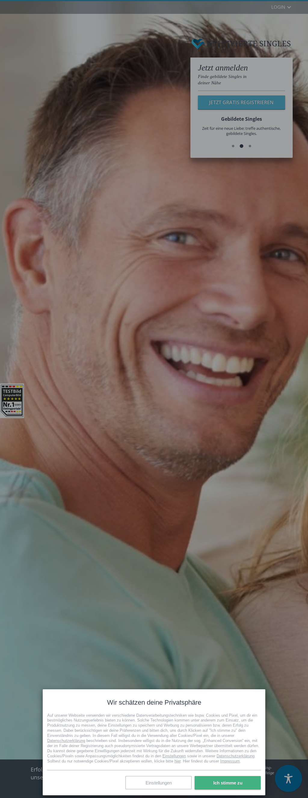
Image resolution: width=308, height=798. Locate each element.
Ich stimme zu (227, 782)
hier (177, 761)
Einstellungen (174, 755)
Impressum (230, 761)
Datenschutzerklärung (66, 740)
